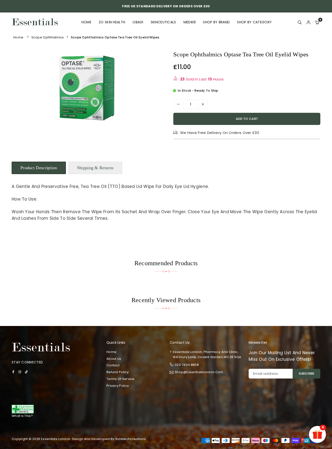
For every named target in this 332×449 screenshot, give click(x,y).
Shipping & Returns (95, 167)
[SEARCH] (299, 22)
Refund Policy (117, 372)
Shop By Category (254, 22)
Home (86, 22)
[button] (155, 88)
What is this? (22, 416)
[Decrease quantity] (178, 104)
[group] (87, 87)
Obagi (137, 22)
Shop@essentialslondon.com (199, 372)
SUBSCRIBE (306, 373)
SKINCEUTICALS (163, 22)
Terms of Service (120, 379)
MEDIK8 (189, 22)
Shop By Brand (216, 22)
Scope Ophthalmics (47, 37)
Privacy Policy (117, 385)
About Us (113, 358)
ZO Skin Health (112, 22)
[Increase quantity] (203, 104)
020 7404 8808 (187, 364)
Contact (113, 365)
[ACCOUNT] (308, 22)
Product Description (38, 167)
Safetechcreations (130, 439)
